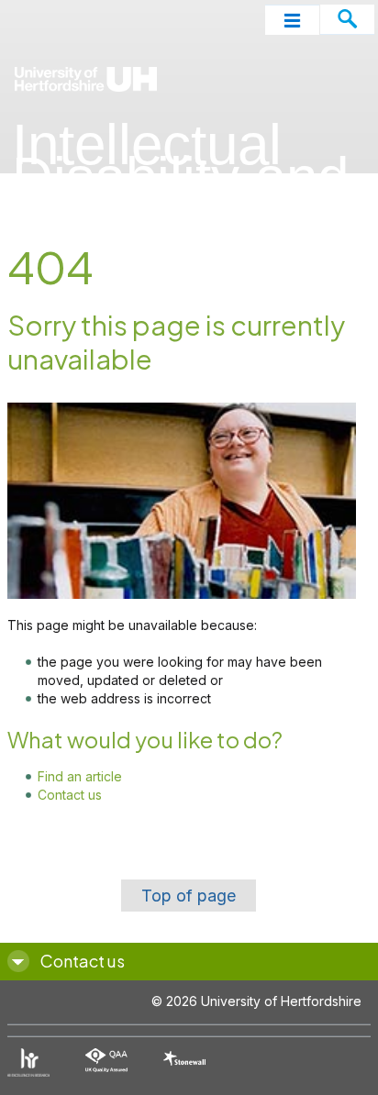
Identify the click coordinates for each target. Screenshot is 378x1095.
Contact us (70, 794)
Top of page (188, 895)
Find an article (80, 776)
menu (292, 20)
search (347, 20)
